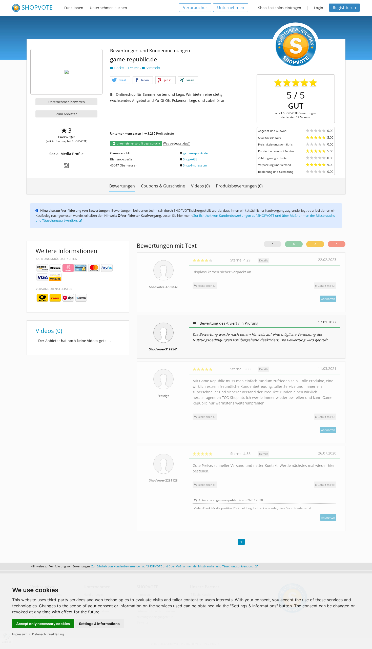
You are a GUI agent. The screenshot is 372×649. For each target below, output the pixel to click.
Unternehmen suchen (108, 7)
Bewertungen (122, 186)
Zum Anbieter (66, 114)
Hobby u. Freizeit (126, 67)
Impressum (19, 634)
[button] (120, 80)
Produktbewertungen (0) (239, 186)
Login (318, 7)
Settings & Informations (99, 623)
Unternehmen (230, 7)
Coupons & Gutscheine (163, 186)
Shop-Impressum (195, 165)
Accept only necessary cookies (43, 623)
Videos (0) (200, 186)
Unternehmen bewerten (66, 102)
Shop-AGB (190, 159)
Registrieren (344, 7)
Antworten (328, 299)
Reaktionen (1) (206, 485)
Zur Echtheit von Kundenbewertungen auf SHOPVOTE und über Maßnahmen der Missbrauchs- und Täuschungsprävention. (172, 566)
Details (263, 260)
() (326, 285)
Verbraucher (195, 7)
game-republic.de (195, 153)
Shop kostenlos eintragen (279, 7)
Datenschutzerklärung (48, 634)
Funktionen (73, 7)
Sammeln (152, 67)
